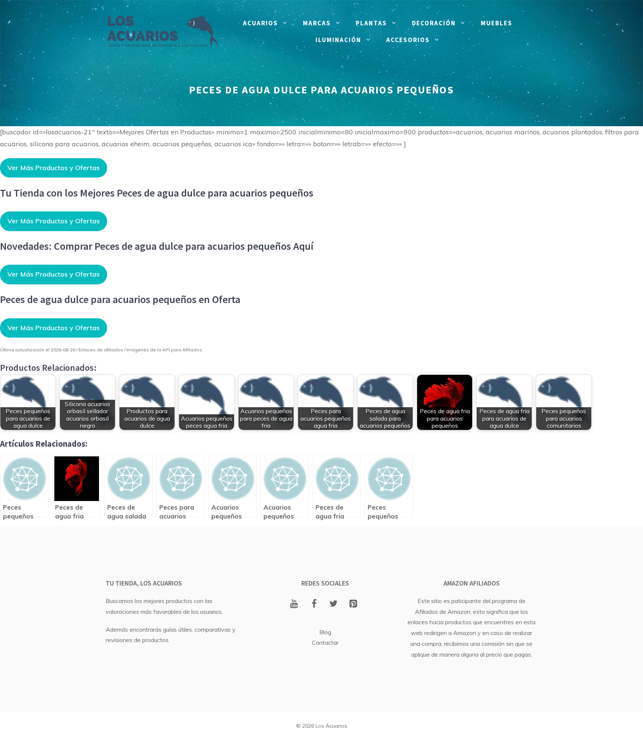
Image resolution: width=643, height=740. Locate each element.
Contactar (325, 642)
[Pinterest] (353, 604)
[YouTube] (294, 604)
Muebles (496, 23)
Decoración (434, 23)
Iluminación (338, 40)
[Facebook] (313, 604)
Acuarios (260, 23)
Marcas (317, 23)
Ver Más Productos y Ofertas (53, 167)
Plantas (371, 23)
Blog (325, 632)
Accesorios (408, 40)
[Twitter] (333, 604)
